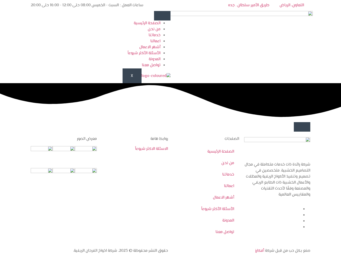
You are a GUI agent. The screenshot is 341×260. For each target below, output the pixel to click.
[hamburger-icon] (162, 15)
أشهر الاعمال (150, 47)
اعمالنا (155, 41)
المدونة (155, 59)
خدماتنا (155, 35)
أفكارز (259, 251)
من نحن (154, 29)
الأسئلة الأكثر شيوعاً (144, 53)
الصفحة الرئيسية (147, 23)
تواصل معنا (151, 65)
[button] (302, 127)
